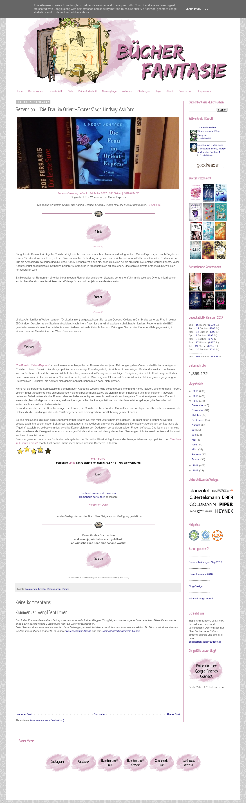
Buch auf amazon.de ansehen (98, 493)
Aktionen (127, 91)
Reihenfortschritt (87, 91)
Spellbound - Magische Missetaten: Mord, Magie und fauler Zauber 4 (211, 148)
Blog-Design (196, 586)
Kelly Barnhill (205, 138)
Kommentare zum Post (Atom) (47, 720)
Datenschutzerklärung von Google (121, 630)
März (195, 449)
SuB (70, 91)
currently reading (208, 127)
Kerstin (42, 589)
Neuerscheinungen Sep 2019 (205, 562)
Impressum (204, 91)
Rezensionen (35, 91)
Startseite (99, 714)
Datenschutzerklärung (78, 630)
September (198, 420)
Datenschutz (185, 91)
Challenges (143, 91)
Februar (197, 454)
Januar (196, 459)
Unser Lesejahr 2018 (201, 574)
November (198, 410)
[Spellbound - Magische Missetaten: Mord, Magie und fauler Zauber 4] (194, 151)
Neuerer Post (24, 714)
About (169, 91)
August (196, 424)
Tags (158, 91)
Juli (194, 429)
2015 (196, 470)
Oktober (197, 415)
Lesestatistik (55, 91)
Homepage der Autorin (92, 496)
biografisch (31, 589)
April (195, 444)
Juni (194, 434)
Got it (209, 8)
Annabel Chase (206, 155)
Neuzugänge (109, 91)
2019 (196, 391)
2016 (196, 465)
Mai (194, 439)
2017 (196, 401)
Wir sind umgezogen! (201, 598)
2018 (196, 396)
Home (19, 91)
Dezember (198, 405)
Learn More (193, 8)
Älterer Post (173, 714)
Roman (65, 589)
